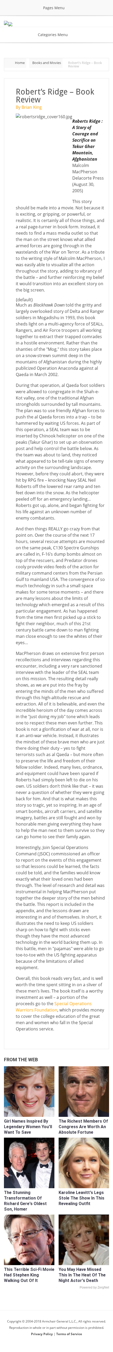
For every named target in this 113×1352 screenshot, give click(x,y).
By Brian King (29, 107)
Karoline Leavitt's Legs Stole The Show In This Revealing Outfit (81, 1198)
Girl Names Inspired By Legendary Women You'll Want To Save (28, 1127)
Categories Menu (53, 34)
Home (20, 62)
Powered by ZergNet (94, 1287)
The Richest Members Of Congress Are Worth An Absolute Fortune (83, 1127)
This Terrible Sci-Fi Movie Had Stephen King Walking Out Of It (29, 1275)
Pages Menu (54, 7)
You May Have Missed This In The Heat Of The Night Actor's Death (82, 1275)
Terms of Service (69, 1334)
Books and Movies (46, 62)
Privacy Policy (42, 1334)
